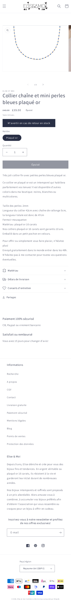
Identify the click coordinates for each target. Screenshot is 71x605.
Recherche (12, 373)
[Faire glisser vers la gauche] (28, 84)
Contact (11, 397)
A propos (12, 381)
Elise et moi (21, 599)
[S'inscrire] (60, 533)
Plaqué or (12, 137)
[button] (4, 6)
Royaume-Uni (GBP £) (34, 568)
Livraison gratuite (17, 405)
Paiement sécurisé (17, 412)
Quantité (7, 145)
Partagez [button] (11, 297)
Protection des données (20, 444)
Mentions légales (16, 420)
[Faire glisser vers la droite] (43, 84)
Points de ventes (16, 436)
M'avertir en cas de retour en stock (29, 123)
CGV (9, 389)
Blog (9, 428)
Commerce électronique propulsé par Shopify (42, 599)
